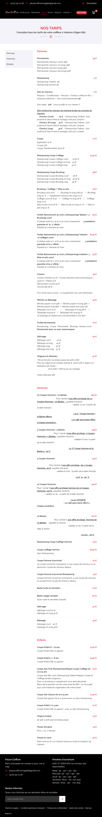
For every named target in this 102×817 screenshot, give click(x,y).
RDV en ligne (81, 12)
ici (33, 763)
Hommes (11, 59)
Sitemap (88, 808)
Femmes (11, 53)
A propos (66, 12)
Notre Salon (25, 12)
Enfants (10, 64)
